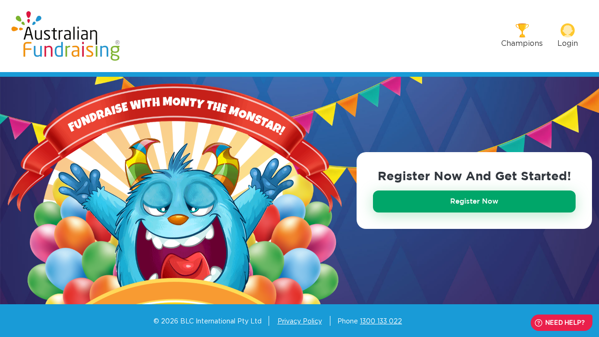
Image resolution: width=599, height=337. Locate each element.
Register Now (474, 201)
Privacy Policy (300, 320)
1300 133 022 (381, 320)
